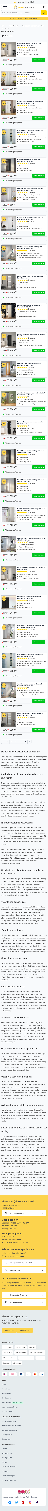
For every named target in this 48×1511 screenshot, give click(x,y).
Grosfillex (27, 1084)
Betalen (4, 1462)
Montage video (7, 1434)
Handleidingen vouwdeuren (11, 1425)
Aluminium (17, 1363)
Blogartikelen (6, 1439)
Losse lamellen (21, 1352)
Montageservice (7, 1411)
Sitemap (34, 1497)
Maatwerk (40, 1358)
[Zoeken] (44, 12)
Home (3, 26)
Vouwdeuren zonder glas (13, 902)
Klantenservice (7, 1453)
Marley (34, 1084)
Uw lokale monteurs (9, 1480)
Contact (4, 1449)
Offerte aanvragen (8, 1476)
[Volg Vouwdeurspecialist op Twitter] (16, 1503)
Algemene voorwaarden (11, 1497)
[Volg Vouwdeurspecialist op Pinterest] (23, 1503)
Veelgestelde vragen (9, 1421)
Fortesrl (40, 1084)
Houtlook (6, 1363)
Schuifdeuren (20, 1347)
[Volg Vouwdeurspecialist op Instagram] (30, 1503)
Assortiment (13, 26)
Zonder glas (7, 1352)
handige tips (37, 1161)
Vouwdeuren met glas (12, 930)
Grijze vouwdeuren (26, 1358)
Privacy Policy (25, 1497)
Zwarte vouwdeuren (37, 1352)
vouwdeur (25, 935)
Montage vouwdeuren (9, 1430)
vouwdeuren (41, 759)
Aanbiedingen (12, 1402)
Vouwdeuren (7, 1347)
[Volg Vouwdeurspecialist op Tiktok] (37, 1503)
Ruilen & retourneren (9, 1467)
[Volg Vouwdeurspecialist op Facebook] (9, 1503)
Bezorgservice (7, 1458)
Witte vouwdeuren (9, 1358)
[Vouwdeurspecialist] (24, 7)
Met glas (32, 1347)
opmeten (22, 1155)
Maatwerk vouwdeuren (10, 1407)
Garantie (5, 1471)
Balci (3, 1087)
